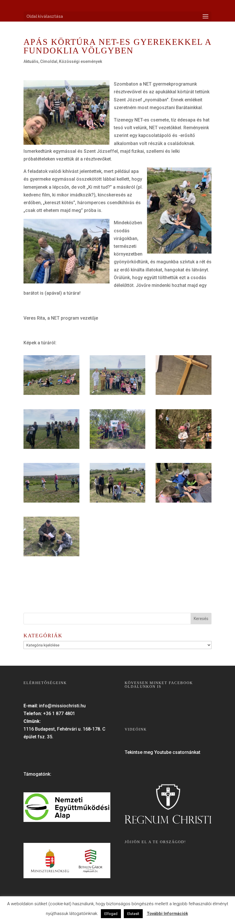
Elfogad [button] (110, 914)
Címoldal (48, 61)
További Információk (167, 913)
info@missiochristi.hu (62, 705)
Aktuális (30, 61)
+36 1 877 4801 (59, 713)
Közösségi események (80, 61)
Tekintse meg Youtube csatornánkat (162, 752)
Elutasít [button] (133, 914)
